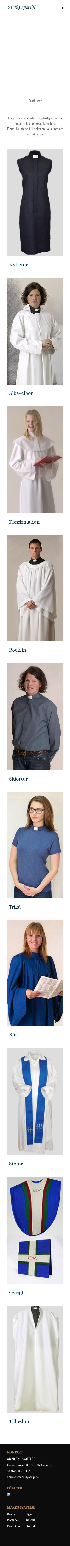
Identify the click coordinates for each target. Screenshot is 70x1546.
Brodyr (11, 1514)
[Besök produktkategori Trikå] (35, 845)
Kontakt (28, 1526)
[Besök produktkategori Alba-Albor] (35, 331)
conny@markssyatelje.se (23, 1477)
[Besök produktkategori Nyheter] (35, 202)
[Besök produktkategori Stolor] (35, 1101)
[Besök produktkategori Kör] (35, 973)
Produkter (13, 1526)
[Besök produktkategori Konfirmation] (35, 459)
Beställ (30, 1520)
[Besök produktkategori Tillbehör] (35, 1359)
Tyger (30, 1514)
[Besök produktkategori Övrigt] (35, 1230)
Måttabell (13, 1520)
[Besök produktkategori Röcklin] (35, 588)
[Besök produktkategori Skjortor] (35, 716)
